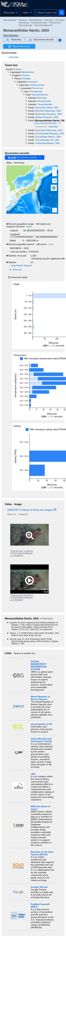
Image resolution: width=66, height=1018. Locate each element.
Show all (17, 269)
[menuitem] (10, 12)
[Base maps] (54, 188)
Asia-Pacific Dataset (21, 265)
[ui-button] (61, 12)
